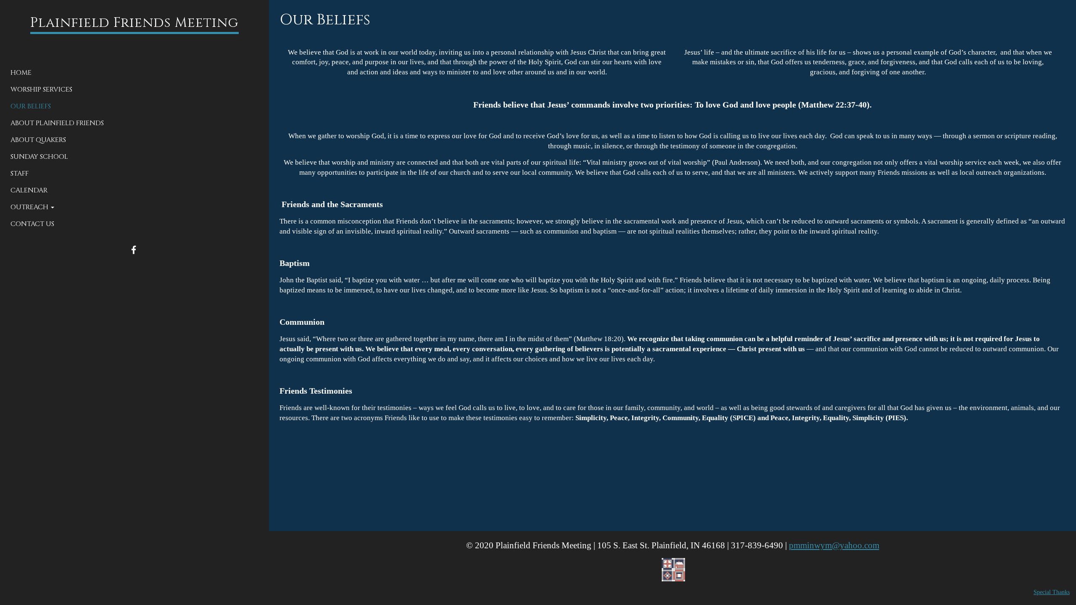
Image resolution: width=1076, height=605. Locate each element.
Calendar (29, 190)
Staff (20, 173)
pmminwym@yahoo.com (834, 545)
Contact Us (32, 224)
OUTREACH (30, 207)
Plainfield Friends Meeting (134, 23)
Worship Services (41, 89)
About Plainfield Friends (57, 123)
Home (21, 72)
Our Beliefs (31, 106)
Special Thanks (1052, 592)
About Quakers (38, 140)
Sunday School (39, 156)
